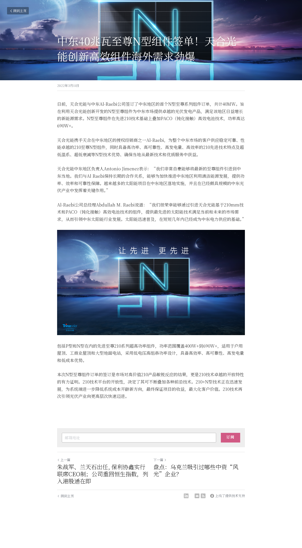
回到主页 (19, 10)
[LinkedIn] (186, 495)
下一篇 (158, 459)
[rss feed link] (203, 495)
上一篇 (65, 459)
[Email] (197, 495)
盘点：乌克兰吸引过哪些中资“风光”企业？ (195, 470)
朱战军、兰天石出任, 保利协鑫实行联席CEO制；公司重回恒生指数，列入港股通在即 (102, 474)
